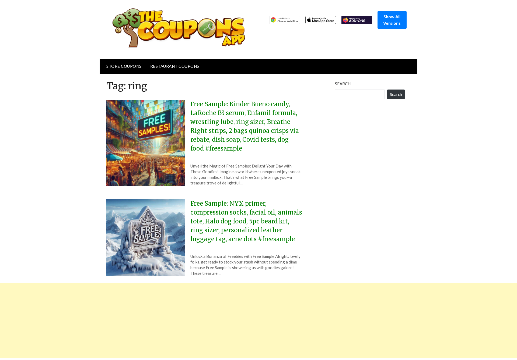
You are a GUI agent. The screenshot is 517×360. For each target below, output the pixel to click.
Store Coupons (124, 66)
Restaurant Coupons (174, 66)
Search (343, 83)
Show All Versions (392, 20)
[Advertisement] (161, 320)
